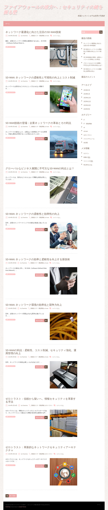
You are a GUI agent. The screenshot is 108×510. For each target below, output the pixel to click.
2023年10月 (87, 105)
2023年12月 (87, 98)
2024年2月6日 (12, 308)
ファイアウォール (89, 139)
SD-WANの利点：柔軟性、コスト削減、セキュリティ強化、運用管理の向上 (40, 352)
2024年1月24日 (12, 405)
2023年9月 (87, 109)
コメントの (88, 161)
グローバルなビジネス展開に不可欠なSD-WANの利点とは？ (39, 168)
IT (35, 35)
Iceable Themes (22, 506)
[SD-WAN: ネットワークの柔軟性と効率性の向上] (63, 223)
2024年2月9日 (12, 263)
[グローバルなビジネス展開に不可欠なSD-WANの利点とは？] (63, 177)
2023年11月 (87, 101)
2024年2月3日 (12, 357)
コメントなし (57, 35)
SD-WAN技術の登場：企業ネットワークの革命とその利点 (38, 123)
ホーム (7, 24)
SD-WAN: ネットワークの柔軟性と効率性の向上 (32, 213)
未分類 (86, 143)
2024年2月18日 (12, 126)
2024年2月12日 (12, 217)
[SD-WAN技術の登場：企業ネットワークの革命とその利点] (63, 132)
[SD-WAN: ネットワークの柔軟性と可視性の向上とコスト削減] (63, 86)
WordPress (7, 506)
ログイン (86, 153)
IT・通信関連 (40, 35)
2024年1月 (87, 94)
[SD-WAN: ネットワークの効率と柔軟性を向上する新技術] (63, 268)
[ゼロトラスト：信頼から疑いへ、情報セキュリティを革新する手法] (63, 411)
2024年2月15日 (12, 172)
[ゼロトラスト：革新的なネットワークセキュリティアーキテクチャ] (63, 459)
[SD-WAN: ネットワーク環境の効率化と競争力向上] (63, 314)
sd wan (47, 35)
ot (84, 127)
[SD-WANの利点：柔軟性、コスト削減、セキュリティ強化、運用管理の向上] (63, 362)
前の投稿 (13, 496)
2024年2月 (87, 90)
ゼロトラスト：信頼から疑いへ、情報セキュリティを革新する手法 (40, 400)
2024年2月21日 (12, 81)
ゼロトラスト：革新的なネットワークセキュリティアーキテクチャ (40, 449)
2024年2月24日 (12, 35)
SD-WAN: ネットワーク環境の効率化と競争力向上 (33, 304)
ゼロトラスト (49, 405)
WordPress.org (88, 165)
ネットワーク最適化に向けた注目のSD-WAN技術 (33, 32)
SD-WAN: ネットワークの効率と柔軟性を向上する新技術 (37, 259)
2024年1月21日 (12, 454)
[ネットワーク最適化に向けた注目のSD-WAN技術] (63, 41)
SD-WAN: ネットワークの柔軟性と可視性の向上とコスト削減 (40, 77)
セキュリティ (11, 47)
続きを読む (39, 48)
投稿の (87, 157)
